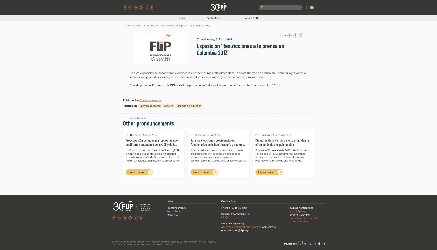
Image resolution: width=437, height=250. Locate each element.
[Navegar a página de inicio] (218, 6)
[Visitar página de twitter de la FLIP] (130, 7)
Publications (173, 211)
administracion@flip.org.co (236, 230)
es (307, 7)
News (181, 18)
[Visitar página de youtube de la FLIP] (136, 7)
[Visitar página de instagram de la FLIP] (141, 7)
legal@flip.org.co (299, 211)
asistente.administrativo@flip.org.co (241, 227)
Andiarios (141, 160)
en (312, 7)
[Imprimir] (289, 35)
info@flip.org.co (229, 217)
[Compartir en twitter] (301, 35)
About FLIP (252, 18)
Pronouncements (132, 25)
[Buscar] (262, 7)
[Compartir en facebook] (295, 35)
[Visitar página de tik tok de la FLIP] (147, 7)
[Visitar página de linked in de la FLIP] (152, 7)
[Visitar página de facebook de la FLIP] (125, 7)
